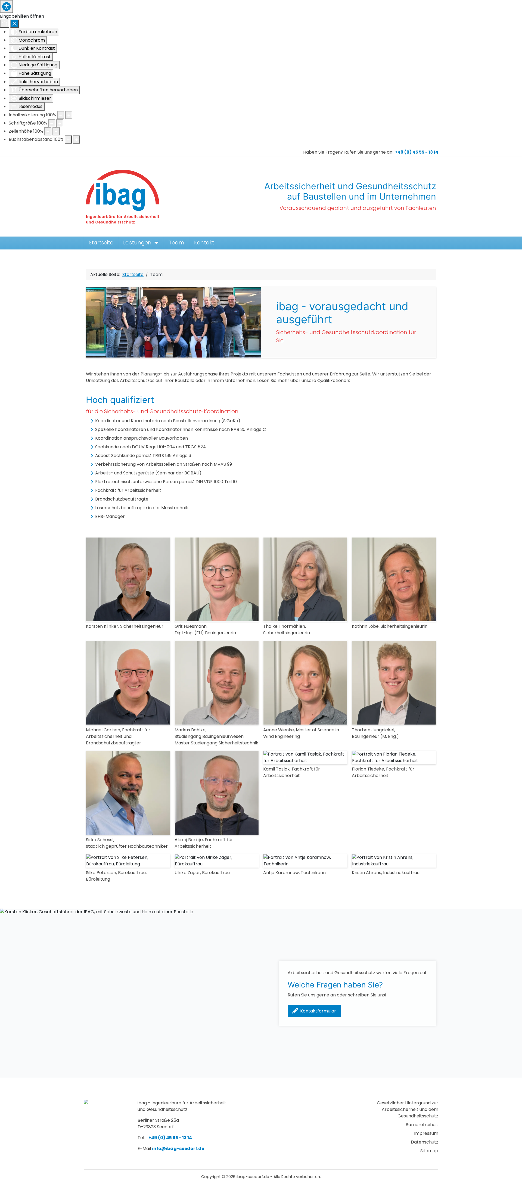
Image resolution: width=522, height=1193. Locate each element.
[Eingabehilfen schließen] (14, 24)
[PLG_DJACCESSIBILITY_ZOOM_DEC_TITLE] (60, 115)
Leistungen (137, 242)
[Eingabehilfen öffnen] (6, 6)
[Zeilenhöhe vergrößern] (56, 131)
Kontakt (204, 242)
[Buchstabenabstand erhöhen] (76, 139)
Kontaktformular (318, 1011)
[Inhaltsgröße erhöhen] (68, 115)
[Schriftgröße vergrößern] (59, 123)
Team (176, 242)
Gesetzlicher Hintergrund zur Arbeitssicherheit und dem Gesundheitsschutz (407, 1109)
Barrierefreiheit (422, 1124)
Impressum (426, 1133)
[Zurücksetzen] (4, 24)
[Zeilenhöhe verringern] (47, 131)
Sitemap (429, 1151)
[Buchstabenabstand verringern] (68, 139)
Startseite (101, 242)
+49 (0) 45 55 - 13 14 (416, 152)
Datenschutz (424, 1142)
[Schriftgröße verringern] (51, 123)
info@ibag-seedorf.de (178, 1148)
